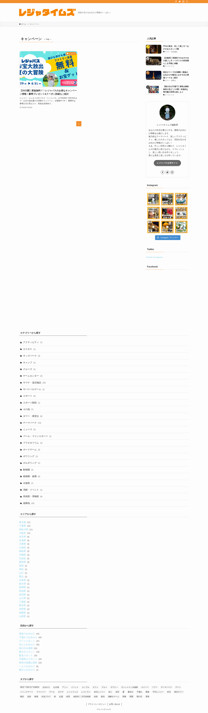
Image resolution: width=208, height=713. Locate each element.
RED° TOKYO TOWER (29, 687)
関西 (131, 696)
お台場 (56, 687)
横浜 (22, 696)
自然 (96, 696)
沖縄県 (24, 555)
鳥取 (23, 569)
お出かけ (46, 687)
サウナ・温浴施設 (34, 382)
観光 (103, 696)
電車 (147, 696)
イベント (75, 687)
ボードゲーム (31, 449)
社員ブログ (46, 696)
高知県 (24, 591)
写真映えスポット (30, 659)
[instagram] (183, 1)
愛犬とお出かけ (28, 670)
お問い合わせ (114, 704)
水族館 (28, 483)
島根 (23, 565)
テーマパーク (32, 423)
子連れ (139, 692)
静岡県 (24, 587)
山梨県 (24, 616)
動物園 (28, 469)
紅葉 (61, 696)
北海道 (24, 558)
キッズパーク (31, 356)
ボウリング (30, 456)
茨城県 (24, 540)
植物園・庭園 (31, 476)
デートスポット (29, 641)
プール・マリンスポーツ (37, 436)
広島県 (24, 580)
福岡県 (24, 613)
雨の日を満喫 (28, 648)
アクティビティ (32, 342)
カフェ (95, 687)
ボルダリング (31, 463)
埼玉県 (24, 536)
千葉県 (24, 526)
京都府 (24, 547)
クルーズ (29, 369)
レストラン (86, 692)
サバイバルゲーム (34, 389)
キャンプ (29, 362)
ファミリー (41, 692)
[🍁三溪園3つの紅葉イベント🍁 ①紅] (153, 227)
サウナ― (114, 687)
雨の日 (139, 696)
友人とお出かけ (29, 644)
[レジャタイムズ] (47, 12)
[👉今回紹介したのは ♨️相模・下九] (167, 199)
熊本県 (24, 605)
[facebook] (176, 1)
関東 (124, 696)
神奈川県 (25, 529)
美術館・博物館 (32, 496)
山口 (23, 573)
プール (52, 692)
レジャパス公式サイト (167, 163)
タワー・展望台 (32, 416)
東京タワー (178, 692)
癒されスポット (29, 652)
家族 (147, 692)
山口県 (24, 598)
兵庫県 (24, 544)
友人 (110, 692)
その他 (28, 409)
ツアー (154, 687)
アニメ (65, 687)
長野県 (24, 609)
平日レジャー (158, 692)
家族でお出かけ (29, 633)
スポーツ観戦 (31, 402)
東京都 (24, 522)
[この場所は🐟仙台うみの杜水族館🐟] (153, 199)
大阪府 (24, 533)
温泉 (29, 696)
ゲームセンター (32, 376)
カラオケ (29, 349)
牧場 (36, 696)
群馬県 (24, 594)
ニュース (29, 429)
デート (178, 687)
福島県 (24, 551)
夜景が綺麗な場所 (30, 662)
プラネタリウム (32, 443)
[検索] (187, 1)
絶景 (68, 696)
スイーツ (145, 687)
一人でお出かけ (28, 666)
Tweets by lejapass (154, 257)
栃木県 (24, 584)
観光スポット (28, 655)
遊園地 (28, 503)
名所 (117, 692)
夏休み (130, 692)
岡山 (23, 576)
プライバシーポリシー (97, 704)
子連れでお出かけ (30, 637)
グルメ (104, 687)
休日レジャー (99, 692)
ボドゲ (61, 692)
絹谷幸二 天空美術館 (82, 696)
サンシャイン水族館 (129, 687)
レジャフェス (72, 692)
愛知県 (24, 562)
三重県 (24, 602)
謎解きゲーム (113, 696)
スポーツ (29, 396)
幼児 (169, 692)
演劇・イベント (32, 490)
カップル (85, 687)
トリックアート (26, 692)
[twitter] (180, 1)
